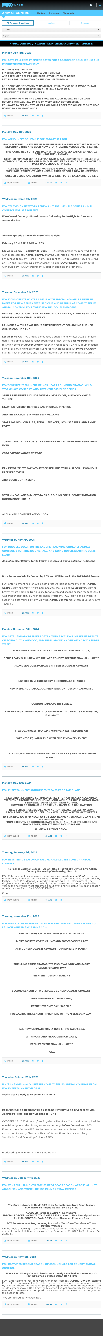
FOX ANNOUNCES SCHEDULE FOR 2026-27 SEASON (34, 139)
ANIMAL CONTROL (17, 13)
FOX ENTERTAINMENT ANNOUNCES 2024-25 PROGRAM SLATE (41, 790)
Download (13, 183)
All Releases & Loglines (18, 23)
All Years (6, 30)
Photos (41, 13)
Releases (54, 13)
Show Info (68, 13)
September (7, 36)
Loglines (51, 23)
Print (10, 116)
